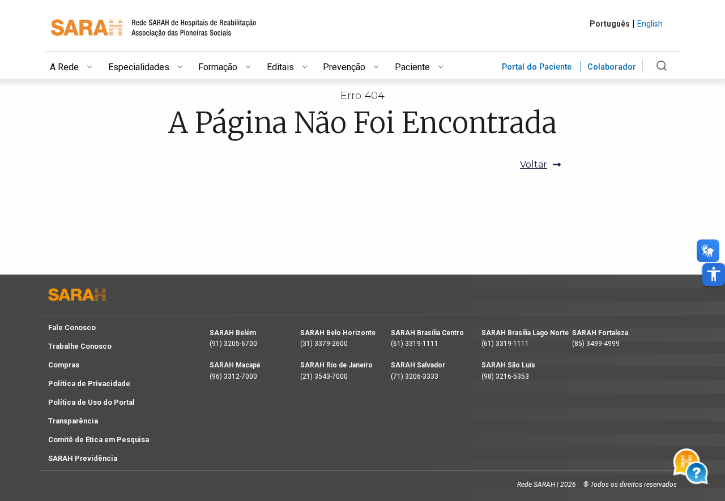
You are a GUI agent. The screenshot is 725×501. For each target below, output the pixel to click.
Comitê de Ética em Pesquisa (98, 439)
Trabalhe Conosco (80, 346)
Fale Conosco (72, 327)
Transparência (73, 421)
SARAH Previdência (82, 458)
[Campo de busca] (661, 72)
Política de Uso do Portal (91, 402)
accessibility (713, 274)
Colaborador (611, 67)
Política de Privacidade (89, 383)
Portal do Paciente (537, 67)
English (650, 23)
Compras (63, 365)
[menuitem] (79, 65)
